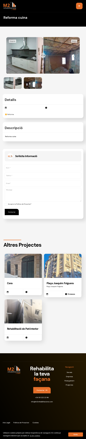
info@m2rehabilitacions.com (42, 402)
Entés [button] (76, 434)
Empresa (69, 376)
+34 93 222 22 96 (42, 397)
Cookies (36, 423)
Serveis (69, 372)
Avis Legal (6, 423)
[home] (9, 6)
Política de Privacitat (21, 423)
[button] (79, 6)
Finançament (69, 381)
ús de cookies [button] (35, 436)
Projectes (69, 385)
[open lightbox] (13, 83)
